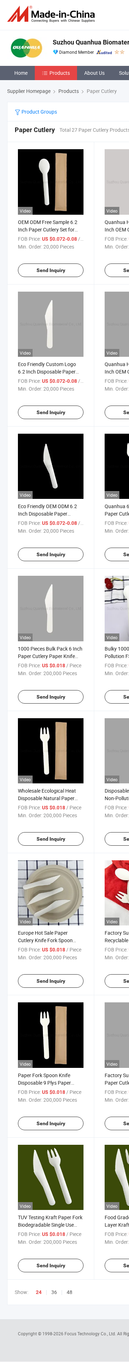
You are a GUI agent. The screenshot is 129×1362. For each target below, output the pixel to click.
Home (21, 72)
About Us (94, 72)
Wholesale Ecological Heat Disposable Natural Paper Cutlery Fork (47, 798)
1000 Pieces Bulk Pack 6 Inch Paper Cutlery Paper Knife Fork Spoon (50, 656)
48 (69, 1292)
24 (39, 1292)
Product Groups (38, 111)
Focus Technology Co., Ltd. (90, 1333)
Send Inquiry (51, 270)
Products (59, 72)
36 (54, 1292)
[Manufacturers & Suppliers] (52, 14)
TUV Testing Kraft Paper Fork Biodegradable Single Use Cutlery (50, 1225)
